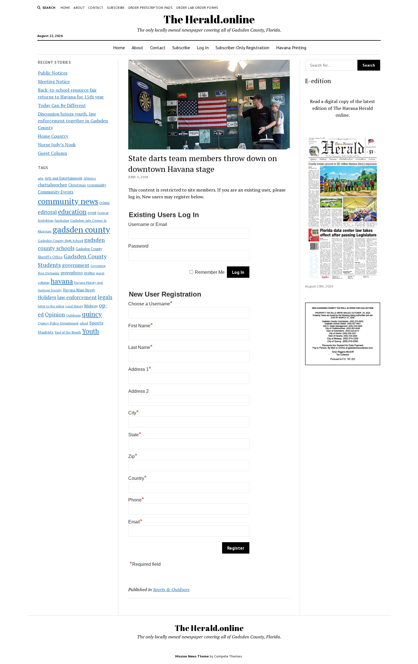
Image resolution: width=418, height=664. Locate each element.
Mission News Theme (192, 656)
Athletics (89, 178)
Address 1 (139, 369)
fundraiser (62, 221)
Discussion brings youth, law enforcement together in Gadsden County (73, 121)
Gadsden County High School (60, 240)
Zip (132, 456)
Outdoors (73, 315)
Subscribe (116, 7)
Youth (90, 331)
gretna (89, 273)
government (75, 265)
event (92, 212)
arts (41, 178)
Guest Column (52, 153)
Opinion (55, 314)
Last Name (140, 347)
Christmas (77, 185)
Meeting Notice (54, 81)
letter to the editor (51, 306)
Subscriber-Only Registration (242, 47)
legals (105, 297)
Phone (136, 500)
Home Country (53, 136)
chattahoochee (52, 185)
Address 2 (138, 391)
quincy (92, 314)
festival (103, 213)
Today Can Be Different (62, 105)
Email (135, 521)
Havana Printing (291, 47)
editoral (47, 212)
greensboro (72, 273)
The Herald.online (209, 19)
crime (104, 202)
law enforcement (77, 297)
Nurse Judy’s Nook (57, 144)
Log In (203, 47)
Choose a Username (150, 303)
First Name (140, 325)
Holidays (47, 297)
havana (62, 281)
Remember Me (210, 272)
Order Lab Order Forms (197, 7)
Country (137, 478)
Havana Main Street (79, 290)
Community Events (55, 192)
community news (68, 201)
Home (65, 7)
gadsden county (81, 229)
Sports (96, 323)
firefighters (45, 221)
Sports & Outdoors (171, 589)
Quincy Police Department (58, 323)
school (84, 323)
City (133, 412)
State (134, 434)
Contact (96, 7)
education (72, 211)
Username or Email (147, 224)
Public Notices (52, 73)
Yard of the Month (68, 332)
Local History (74, 306)
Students (45, 332)
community (96, 185)
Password (138, 246)
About (79, 7)
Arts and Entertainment (63, 178)
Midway (91, 306)
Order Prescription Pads (150, 7)
